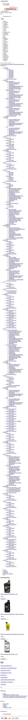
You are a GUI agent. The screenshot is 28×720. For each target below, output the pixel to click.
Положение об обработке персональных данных (14, 697)
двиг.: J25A (11, 306)
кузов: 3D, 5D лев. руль (11, 290)
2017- (7, 208)
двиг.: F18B (11, 552)
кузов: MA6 (8, 246)
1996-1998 (11, 72)
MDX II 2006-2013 (10, 98)
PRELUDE (5, 486)
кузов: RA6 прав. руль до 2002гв (13, 421)
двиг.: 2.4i (11, 207)
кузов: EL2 (8, 436)
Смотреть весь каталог (11, 79)
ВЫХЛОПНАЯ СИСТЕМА (15, 188)
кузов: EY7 (8, 445)
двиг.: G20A (11, 141)
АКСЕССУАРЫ (12, 209)
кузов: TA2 (8, 154)
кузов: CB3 (8, 138)
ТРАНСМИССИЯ (13, 199)
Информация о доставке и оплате (11, 694)
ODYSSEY (5, 407)
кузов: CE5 (8, 143)
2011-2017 (8, 226)
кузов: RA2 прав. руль (11, 411)
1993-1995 (11, 71)
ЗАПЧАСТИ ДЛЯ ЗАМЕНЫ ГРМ (17, 229)
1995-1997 (8, 519)
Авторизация (6, 4)
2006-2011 (11, 173)
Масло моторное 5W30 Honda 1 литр (9, 594)
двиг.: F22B (11, 410)
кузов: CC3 (8, 298)
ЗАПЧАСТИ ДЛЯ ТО (14, 83)
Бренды (5, 705)
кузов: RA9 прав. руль (11, 428)
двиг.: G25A (11, 144)
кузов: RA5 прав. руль (11, 418)
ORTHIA (5, 432)
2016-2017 (8, 475)
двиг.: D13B (11, 444)
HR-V (4, 289)
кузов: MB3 (8, 251)
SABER (5, 508)
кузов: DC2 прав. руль (11, 322)
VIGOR (5, 560)
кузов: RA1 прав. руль (11, 408)
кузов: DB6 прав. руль (11, 310)
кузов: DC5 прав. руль (11, 325)
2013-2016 (8, 204)
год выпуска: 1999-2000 (14, 385)
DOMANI (5, 240)
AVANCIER (6, 150)
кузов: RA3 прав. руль (11, 413)
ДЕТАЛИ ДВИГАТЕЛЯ (14, 82)
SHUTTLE (5, 518)
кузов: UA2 (8, 303)
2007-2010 (8, 363)
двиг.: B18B (11, 245)
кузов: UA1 (8, 300)
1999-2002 (11, 74)
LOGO (4, 375)
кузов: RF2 (8, 529)
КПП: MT (11, 186)
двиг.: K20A (11, 326)
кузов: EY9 (8, 450)
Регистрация (6, 3)
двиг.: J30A (11, 157)
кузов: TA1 (8, 151)
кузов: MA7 (8, 248)
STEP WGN (6, 525)
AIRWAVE (5, 117)
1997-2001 (8, 183)
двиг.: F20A (11, 139)
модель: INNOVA (10, 145)
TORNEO (5, 550)
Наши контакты (20, 64)
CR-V (4, 182)
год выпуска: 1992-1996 (14, 488)
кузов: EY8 (8, 448)
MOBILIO (5, 388)
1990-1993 (11, 70)
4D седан (8, 69)
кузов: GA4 (8, 163)
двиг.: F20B (11, 555)
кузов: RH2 (8, 504)
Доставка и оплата (12, 64)
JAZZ (4, 328)
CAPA (4, 162)
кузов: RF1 (8, 527)
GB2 (7, 397)
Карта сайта (6, 703)
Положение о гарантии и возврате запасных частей (15, 696)
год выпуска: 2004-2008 (11, 330)
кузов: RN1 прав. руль (11, 539)
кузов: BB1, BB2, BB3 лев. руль (13, 487)
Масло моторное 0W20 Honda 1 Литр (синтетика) (12, 614)
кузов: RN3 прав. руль (11, 544)
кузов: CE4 (8, 140)
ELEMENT (5, 255)
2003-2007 (8, 256)
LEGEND (5, 362)
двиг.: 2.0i (11, 205)
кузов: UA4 (8, 305)
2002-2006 (8, 187)
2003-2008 (11, 75)
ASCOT (5, 136)
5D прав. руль (9, 380)
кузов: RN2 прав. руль (11, 541)
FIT (4, 282)
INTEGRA (5, 309)
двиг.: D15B (11, 165)
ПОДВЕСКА (12, 85)
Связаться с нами (7, 707)
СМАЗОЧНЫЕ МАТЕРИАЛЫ (16, 86)
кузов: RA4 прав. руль (11, 416)
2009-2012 (11, 76)
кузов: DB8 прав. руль (11, 315)
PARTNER (5, 442)
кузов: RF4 (8, 534)
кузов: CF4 (8, 554)
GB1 (7, 389)
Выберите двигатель (13, 203)
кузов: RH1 (8, 502)
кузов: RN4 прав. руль (11, 546)
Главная (2, 64)
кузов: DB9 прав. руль (11, 317)
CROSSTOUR (6, 225)
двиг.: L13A (11, 284)
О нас (4, 693)
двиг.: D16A (11, 449)
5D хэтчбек (8, 176)
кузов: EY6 (8, 443)
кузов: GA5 (11, 379)
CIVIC (4, 170)
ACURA (5, 80)
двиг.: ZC (11, 242)
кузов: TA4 (8, 159)
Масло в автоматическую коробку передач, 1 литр (12, 634)
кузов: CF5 (8, 556)
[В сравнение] (7, 639)
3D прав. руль (9, 376)
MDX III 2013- (9, 107)
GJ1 (7, 118)
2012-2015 (11, 175)
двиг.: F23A (11, 152)
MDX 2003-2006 (10, 90)
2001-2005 (11, 172)
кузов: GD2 (8, 285)
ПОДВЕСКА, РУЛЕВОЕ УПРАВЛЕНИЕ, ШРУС (14, 460)
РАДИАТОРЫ (12, 194)
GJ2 (7, 127)
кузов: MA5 (8, 243)
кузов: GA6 (8, 166)
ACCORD (5, 67)
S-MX (4, 501)
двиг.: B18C (11, 316)
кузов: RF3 (8, 532)
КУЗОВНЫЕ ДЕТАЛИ (14, 192)
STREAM (5, 538)
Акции (6, 64)
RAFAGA (5, 493)
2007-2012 (8, 202)
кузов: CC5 (11, 147)
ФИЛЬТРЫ (11, 125)
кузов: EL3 (8, 438)
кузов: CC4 (11, 146)
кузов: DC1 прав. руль (11, 320)
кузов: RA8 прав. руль (11, 426)
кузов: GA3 (11, 378)
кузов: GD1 (8, 283)
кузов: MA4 (8, 241)
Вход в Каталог (12, 291)
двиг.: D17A (11, 540)
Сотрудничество (7, 714)
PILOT (4, 454)
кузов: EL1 (8, 433)
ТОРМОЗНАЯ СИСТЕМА (15, 88)
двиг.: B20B (11, 437)
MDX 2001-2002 (10, 81)
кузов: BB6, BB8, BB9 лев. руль (13, 490)
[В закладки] (6, 639)
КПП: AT (11, 184)
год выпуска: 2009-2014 (11, 344)
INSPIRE (5, 294)
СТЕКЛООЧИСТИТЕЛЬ (14, 87)
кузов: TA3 (8, 156)
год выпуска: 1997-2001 (14, 491)
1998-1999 (8, 522)
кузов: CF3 (8, 551)
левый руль (8, 384)
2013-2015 (11, 77)
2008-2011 (8, 269)
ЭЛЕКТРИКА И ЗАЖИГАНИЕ (16, 237)
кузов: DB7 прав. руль (11, 312)
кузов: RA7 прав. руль (11, 423)
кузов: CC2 (8, 295)
